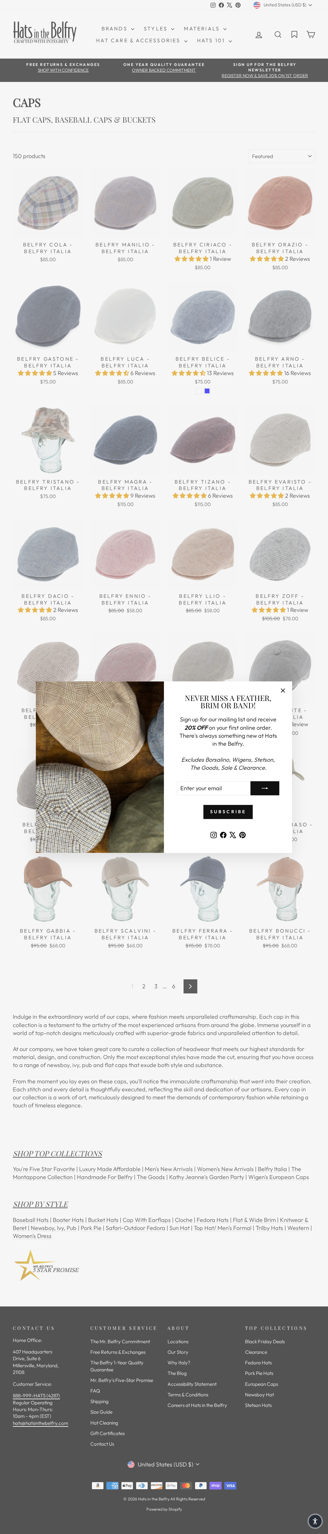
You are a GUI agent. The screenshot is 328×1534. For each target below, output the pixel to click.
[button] (315, 1521)
